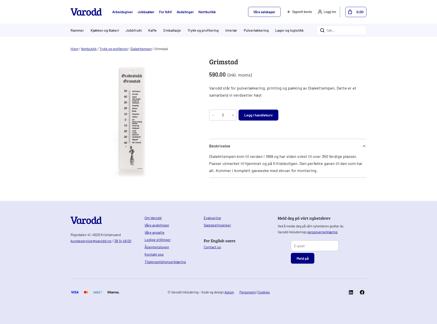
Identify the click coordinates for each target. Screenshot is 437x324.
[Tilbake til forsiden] (86, 12)
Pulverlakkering (256, 30)
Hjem (74, 49)
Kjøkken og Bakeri (105, 30)
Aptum (229, 292)
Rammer (77, 30)
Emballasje (172, 30)
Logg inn (330, 12)
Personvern (247, 292)
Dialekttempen (141, 49)
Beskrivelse (219, 145)
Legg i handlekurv (258, 115)
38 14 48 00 (122, 241)
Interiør (231, 30)
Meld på (303, 258)
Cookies (264, 292)
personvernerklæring (322, 232)
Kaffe (152, 30)
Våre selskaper (264, 12)
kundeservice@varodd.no (91, 241)
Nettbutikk (89, 49)
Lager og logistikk (289, 30)
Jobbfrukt (134, 30)
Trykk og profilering (203, 30)
